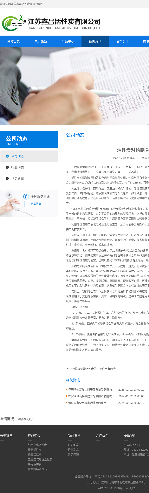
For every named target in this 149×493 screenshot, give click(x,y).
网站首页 (13, 41)
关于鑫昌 (41, 41)
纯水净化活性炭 (37, 444)
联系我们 (130, 435)
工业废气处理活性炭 (40, 459)
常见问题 (17, 178)
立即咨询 (36, 203)
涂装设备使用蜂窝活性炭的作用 (87, 402)
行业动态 (17, 167)
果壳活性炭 (35, 464)
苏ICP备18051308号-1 (111, 488)
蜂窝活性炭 (35, 454)
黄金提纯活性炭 (37, 469)
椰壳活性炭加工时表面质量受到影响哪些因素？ (91, 389)
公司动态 (17, 156)
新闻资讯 (95, 41)
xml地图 (130, 488)
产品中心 (68, 41)
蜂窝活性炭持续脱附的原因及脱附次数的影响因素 (91, 396)
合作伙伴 (122, 41)
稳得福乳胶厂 (26, 419)
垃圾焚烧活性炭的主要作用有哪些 (95, 368)
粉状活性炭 (35, 449)
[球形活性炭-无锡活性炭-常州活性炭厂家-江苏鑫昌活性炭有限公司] (54, 32)
